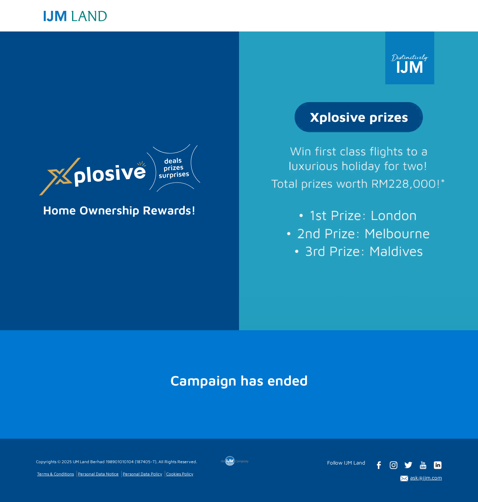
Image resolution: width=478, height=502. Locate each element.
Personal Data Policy (142, 473)
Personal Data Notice (98, 473)
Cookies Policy (179, 473)
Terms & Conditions (55, 473)
